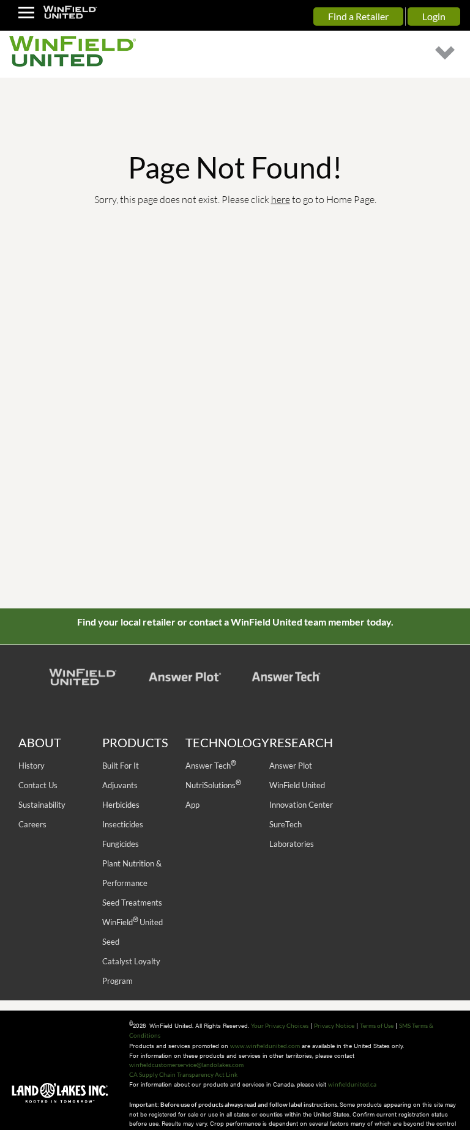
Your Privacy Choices (279, 1025)
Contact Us (38, 785)
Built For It (120, 765)
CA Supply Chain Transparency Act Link (183, 1074)
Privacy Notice (334, 1025)
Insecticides (122, 824)
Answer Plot (290, 765)
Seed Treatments (132, 902)
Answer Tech (210, 765)
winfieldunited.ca (352, 1084)
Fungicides (120, 844)
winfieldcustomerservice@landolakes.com (186, 1064)
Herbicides (121, 805)
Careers (32, 824)
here (280, 199)
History (31, 765)
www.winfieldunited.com (265, 1045)
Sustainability (41, 805)
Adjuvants (120, 785)
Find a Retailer (358, 16)
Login (434, 16)
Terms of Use (377, 1025)
